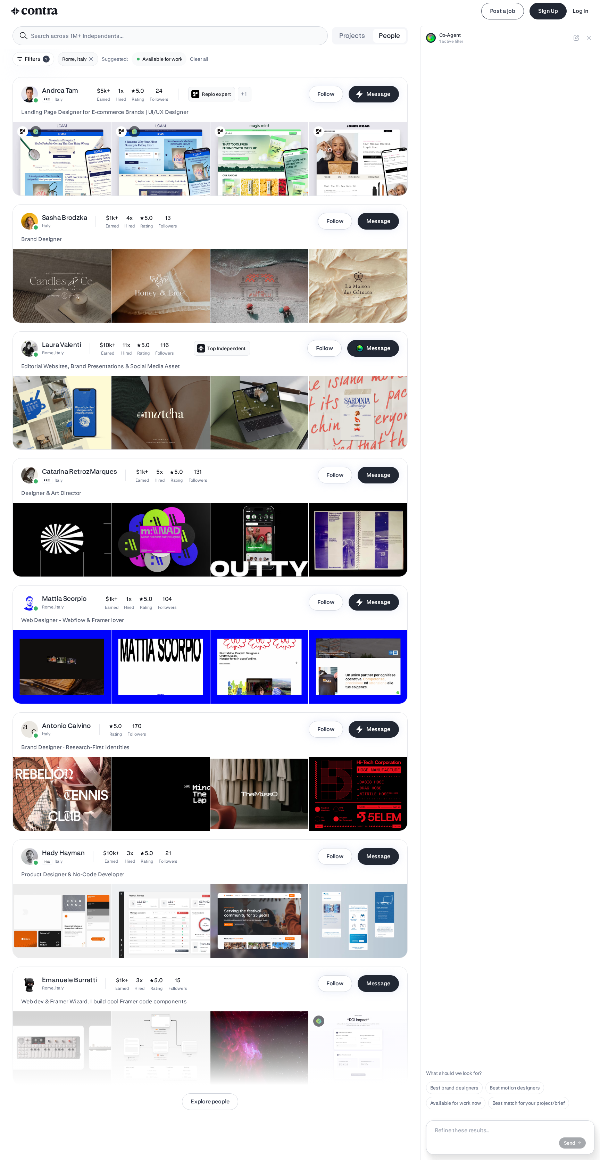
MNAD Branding (134, 559)
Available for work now (455, 1103)
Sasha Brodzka (64, 217)
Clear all (199, 59)
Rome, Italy (53, 352)
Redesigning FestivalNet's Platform (254, 940)
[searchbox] (175, 36)
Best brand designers (454, 1088)
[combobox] (170, 35)
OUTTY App (228, 559)
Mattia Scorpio (64, 598)
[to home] (34, 11)
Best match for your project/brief (528, 1103)
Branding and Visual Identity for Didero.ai (48, 937)
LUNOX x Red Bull (37, 559)
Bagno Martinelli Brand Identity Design (258, 305)
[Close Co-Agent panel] (588, 37)
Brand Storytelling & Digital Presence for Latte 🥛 (58, 428)
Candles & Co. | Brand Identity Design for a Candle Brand (59, 302)
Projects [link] (352, 35)
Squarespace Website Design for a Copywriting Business (253, 428)
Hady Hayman (63, 852)
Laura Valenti (61, 344)
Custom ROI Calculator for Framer (350, 1067)
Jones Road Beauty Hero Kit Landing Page (344, 174)
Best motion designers (515, 1088)
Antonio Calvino (66, 725)
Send (569, 1143)
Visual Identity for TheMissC (246, 813)
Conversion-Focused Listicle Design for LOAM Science (160, 174)
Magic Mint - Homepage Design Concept (242, 174)
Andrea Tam (60, 90)
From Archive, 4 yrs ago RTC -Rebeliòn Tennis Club (60, 810)
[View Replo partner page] (22, 131)
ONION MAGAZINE (335, 559)
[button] (91, 59)
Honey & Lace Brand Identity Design (156, 305)
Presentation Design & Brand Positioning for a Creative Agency (153, 428)
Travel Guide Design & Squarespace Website (338, 428)
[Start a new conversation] (576, 37)
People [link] (389, 35)
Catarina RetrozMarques (79, 471)
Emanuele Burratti (69, 980)
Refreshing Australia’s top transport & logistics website (355, 937)
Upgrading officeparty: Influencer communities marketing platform (153, 937)
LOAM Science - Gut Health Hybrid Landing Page (56, 174)
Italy (59, 99)
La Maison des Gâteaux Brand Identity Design (346, 302)
